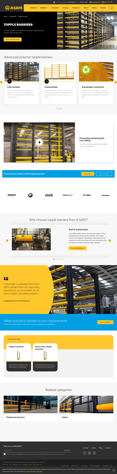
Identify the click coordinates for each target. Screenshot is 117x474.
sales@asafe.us (96, 2)
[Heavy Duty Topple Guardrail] (45, 352)
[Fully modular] (22, 71)
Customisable (51, 87)
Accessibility (84, 465)
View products (88, 173)
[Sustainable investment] (96, 71)
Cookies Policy (65, 465)
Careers (94, 8)
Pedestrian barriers (31, 408)
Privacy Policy (74, 465)
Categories (13, 16)
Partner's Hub (83, 2)
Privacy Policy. (38, 471)
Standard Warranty (107, 465)
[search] (111, 8)
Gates (86, 408)
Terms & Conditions (95, 465)
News (94, 448)
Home (5, 16)
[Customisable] (59, 71)
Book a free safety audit (12, 39)
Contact (103, 8)
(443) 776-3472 (108, 2)
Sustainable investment (93, 87)
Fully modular (13, 87)
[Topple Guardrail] (18, 352)
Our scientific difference (77, 248)
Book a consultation (104, 173)
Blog (100, 448)
